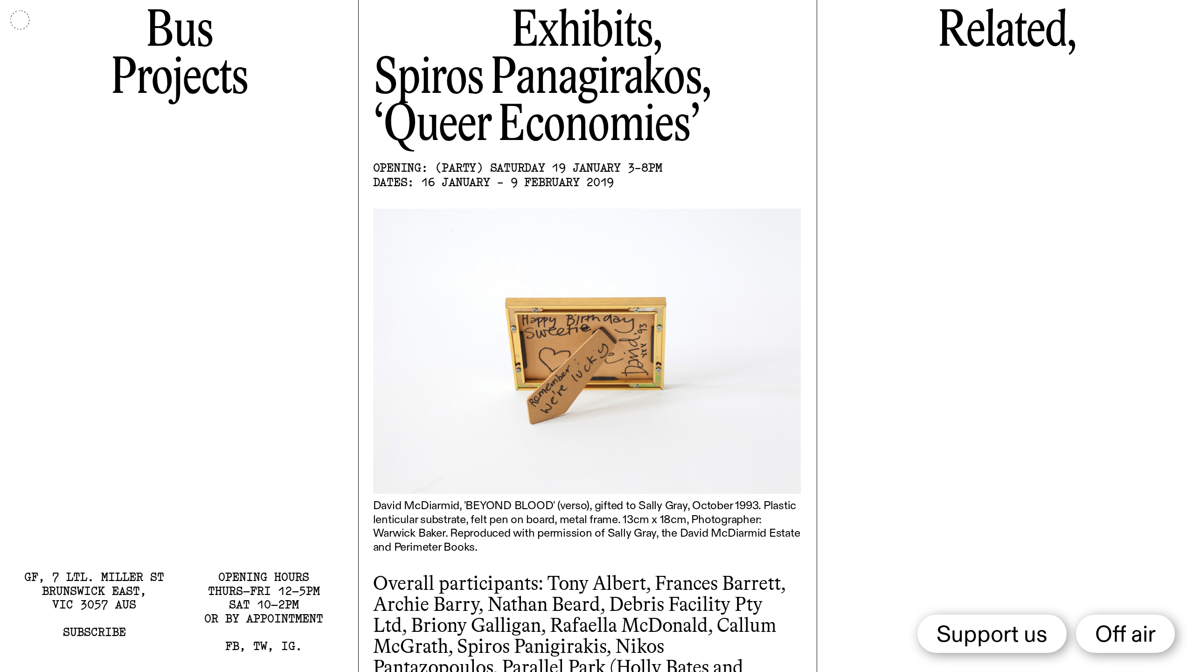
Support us (992, 635)
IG (288, 646)
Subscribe (94, 632)
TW (260, 646)
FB (232, 646)
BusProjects (179, 56)
